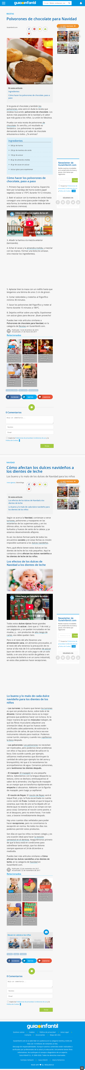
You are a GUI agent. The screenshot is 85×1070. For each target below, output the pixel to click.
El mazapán (25, 773)
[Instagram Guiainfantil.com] (68, 202)
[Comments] (29, 34)
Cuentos (27, 344)
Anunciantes (40, 1035)
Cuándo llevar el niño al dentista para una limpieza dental (13, 918)
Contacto (28, 1035)
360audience (49, 1065)
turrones (11, 520)
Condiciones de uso (39, 438)
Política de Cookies (12, 440)
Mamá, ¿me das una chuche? (13, 897)
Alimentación (33, 390)
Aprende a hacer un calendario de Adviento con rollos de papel (29, 918)
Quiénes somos (18, 1032)
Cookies (32, 1032)
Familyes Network (27, 1060)
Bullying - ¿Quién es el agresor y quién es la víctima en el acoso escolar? (74, 45)
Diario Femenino (58, 1060)
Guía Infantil (43, 1060)
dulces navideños (40, 542)
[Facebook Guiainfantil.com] (57, 202)
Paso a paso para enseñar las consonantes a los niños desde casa (75, 35)
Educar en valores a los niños (19, 935)
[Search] (69, 3)
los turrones (46, 708)
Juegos (16, 954)
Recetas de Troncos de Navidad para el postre (13, 380)
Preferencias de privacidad (24, 438)
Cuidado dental (43, 886)
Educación (28, 909)
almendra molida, (35, 248)
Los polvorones (31, 745)
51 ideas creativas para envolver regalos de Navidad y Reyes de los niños (29, 377)
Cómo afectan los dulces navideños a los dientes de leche (13, 355)
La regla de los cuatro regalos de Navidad (44, 357)
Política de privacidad (48, 1032)
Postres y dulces (11, 390)
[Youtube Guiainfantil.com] (78, 202)
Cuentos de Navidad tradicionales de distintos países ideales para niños (29, 354)
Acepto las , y (67, 188)
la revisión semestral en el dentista (25, 838)
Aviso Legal (65, 1032)
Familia (9, 954)
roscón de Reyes (36, 795)
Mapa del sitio (55, 1035)
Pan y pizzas (23, 390)
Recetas (10, 14)
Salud (11, 891)
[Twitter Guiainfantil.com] (73, 202)
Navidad (11, 346)
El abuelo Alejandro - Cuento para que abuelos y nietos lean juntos (62, 33)
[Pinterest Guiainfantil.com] (63, 202)
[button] (8, 4)
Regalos (43, 350)
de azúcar (46, 648)
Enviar (47, 446)
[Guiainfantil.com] (25, 4)
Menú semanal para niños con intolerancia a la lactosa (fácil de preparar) (63, 45)
